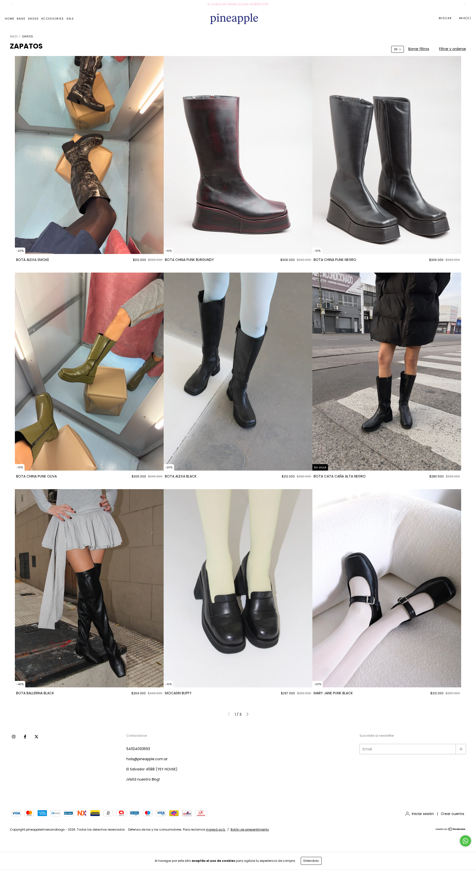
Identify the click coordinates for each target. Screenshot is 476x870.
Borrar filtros (418, 48)
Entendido (311, 861)
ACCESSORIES (52, 19)
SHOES (33, 19)
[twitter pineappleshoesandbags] (36, 736)
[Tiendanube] (450, 829)
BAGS (21, 19)
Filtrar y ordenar (452, 48)
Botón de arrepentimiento (250, 829)
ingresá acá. (216, 829)
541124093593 (138, 748)
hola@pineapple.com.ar (147, 759)
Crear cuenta (452, 813)
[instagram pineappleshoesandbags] (13, 736)
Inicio (14, 36)
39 (395, 49)
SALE (70, 19)
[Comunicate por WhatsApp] (465, 840)
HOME (9, 19)
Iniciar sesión (423, 813)
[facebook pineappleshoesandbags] (25, 736)
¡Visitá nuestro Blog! (143, 779)
